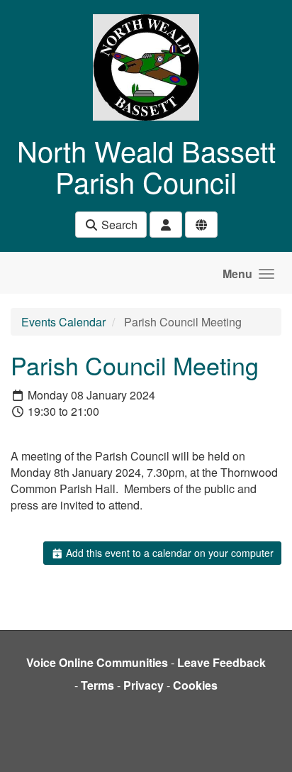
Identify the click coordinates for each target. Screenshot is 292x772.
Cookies (195, 685)
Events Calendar (63, 322)
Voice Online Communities (97, 662)
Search (118, 224)
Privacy (143, 685)
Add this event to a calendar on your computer (168, 553)
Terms (97, 685)
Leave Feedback (221, 662)
